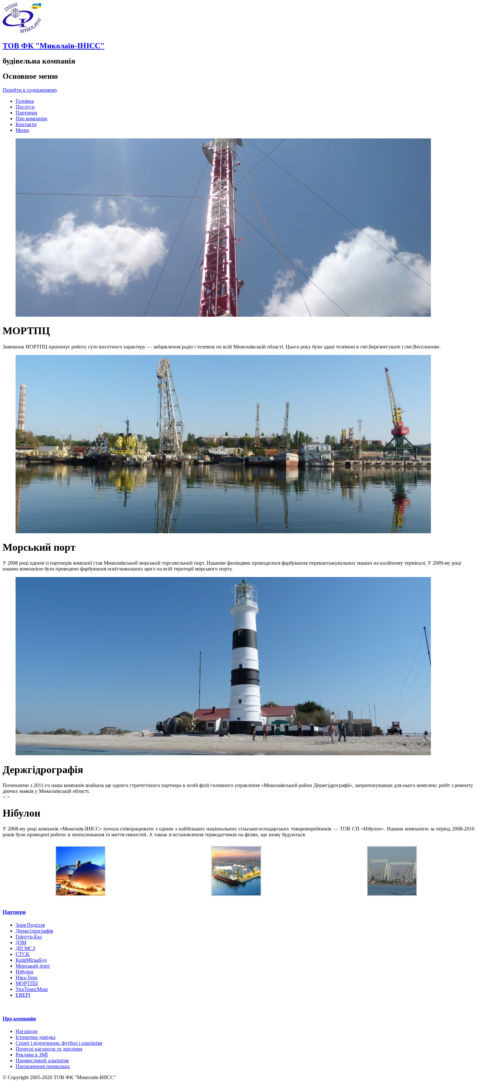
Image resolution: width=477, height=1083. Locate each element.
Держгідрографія (34, 931)
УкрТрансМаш (32, 989)
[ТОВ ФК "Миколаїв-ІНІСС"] (22, 32)
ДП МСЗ (25, 948)
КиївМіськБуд (31, 960)
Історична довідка (35, 1037)
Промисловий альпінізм (42, 1060)
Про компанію (31, 118)
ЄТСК (23, 954)
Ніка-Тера (26, 977)
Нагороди (26, 1031)
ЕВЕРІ (23, 995)
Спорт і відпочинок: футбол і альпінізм (59, 1043)
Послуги (25, 107)
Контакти (26, 124)
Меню (22, 130)
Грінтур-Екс (29, 936)
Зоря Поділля (30, 925)
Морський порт (33, 966)
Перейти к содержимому (30, 90)
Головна (25, 101)
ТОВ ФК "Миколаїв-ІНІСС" (53, 45)
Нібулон (24, 971)
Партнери (26, 112)
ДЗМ (21, 942)
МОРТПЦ (27, 983)
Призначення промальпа (43, 1066)
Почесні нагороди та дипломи (49, 1049)
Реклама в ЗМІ (32, 1054)
